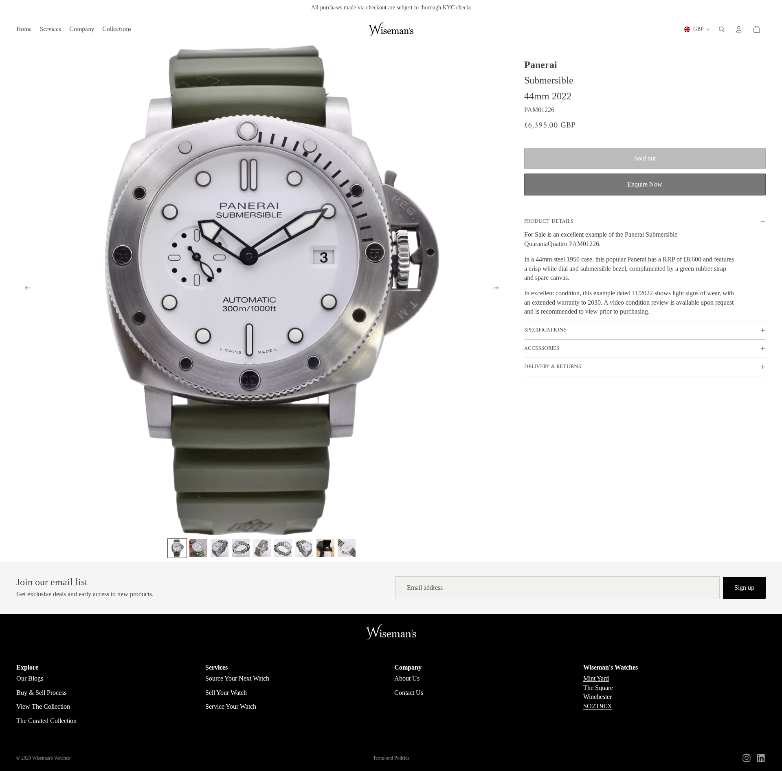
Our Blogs (29, 678)
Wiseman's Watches (51, 758)
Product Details (548, 221)
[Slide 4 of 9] (241, 548)
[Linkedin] (761, 758)
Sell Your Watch (226, 692)
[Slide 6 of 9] (283, 548)
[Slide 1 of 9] (177, 548)
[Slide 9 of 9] (347, 548)
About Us (407, 678)
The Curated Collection (46, 720)
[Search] (722, 29)
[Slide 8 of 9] (325, 548)
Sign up (744, 587)
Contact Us (408, 692)
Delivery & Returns (552, 367)
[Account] (739, 29)
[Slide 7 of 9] (304, 548)
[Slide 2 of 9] (198, 548)
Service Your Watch (230, 706)
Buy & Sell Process (41, 692)
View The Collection (43, 706)
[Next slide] (499, 289)
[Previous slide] (25, 289)
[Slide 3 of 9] (219, 548)
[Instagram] (746, 758)
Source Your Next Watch (237, 678)
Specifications (545, 330)
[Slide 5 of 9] (262, 548)
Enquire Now (644, 184)
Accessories (541, 348)
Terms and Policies (391, 758)
